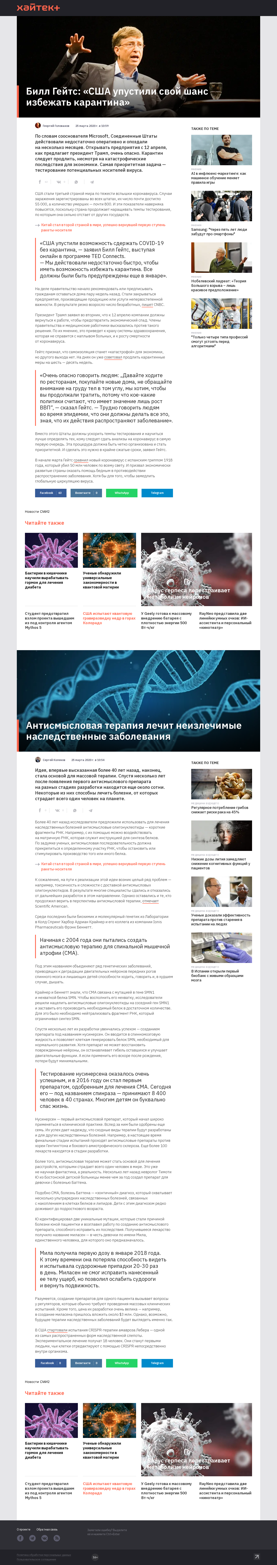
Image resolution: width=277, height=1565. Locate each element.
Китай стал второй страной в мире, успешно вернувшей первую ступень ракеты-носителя (103, 227)
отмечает (150, 900)
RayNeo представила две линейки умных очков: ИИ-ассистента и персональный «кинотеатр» (225, 620)
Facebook (51, 493)
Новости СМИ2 (37, 511)
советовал (113, 357)
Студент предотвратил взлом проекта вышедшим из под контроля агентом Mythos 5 (49, 620)
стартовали (57, 1330)
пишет (147, 304)
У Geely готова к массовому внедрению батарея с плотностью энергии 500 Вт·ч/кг (166, 620)
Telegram (157, 493)
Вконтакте (86, 493)
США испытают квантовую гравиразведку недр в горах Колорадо (109, 618)
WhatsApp (122, 493)
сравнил (81, 460)
